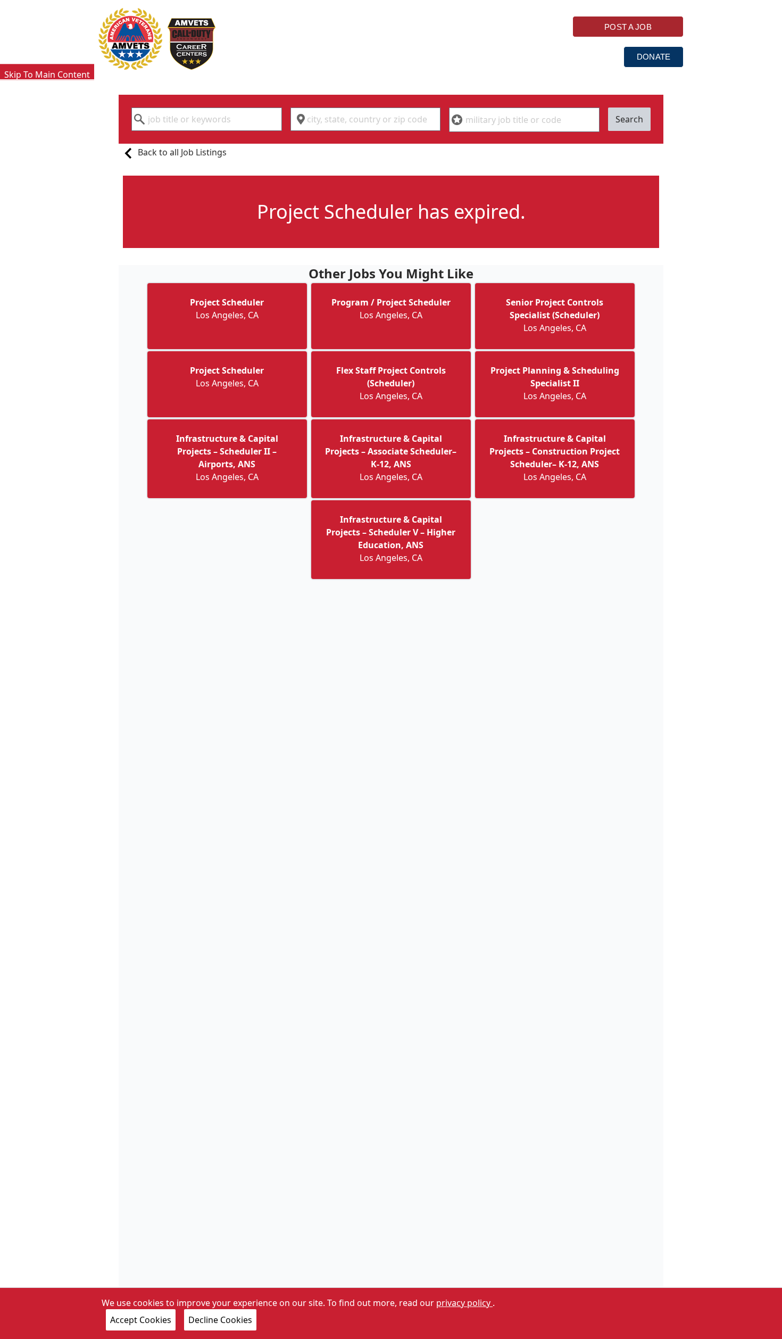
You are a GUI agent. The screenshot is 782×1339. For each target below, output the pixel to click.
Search (629, 119)
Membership (450, 56)
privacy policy (464, 1303)
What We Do (363, 56)
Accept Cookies (140, 1320)
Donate (653, 56)
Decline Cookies (220, 1320)
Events (588, 56)
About (525, 56)
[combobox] (206, 119)
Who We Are (277, 56)
